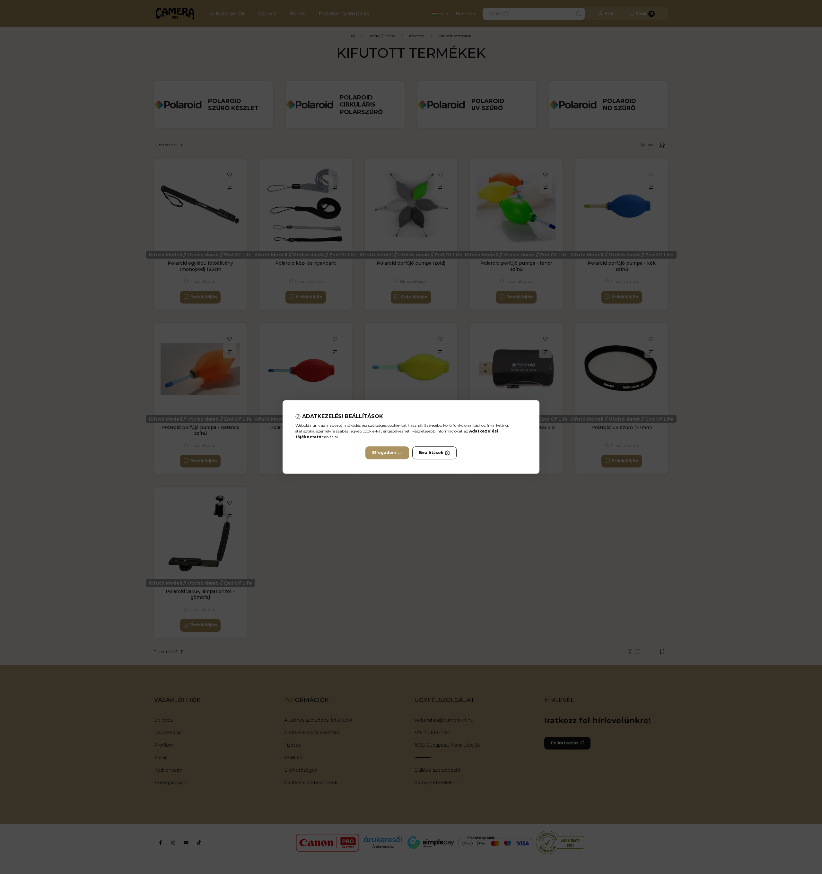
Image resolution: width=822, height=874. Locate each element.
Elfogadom (384, 452)
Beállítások (431, 452)
